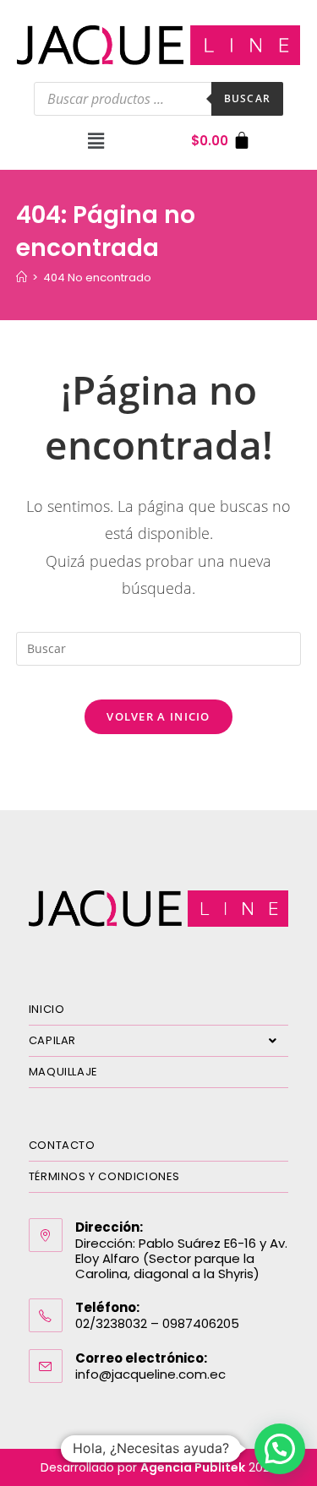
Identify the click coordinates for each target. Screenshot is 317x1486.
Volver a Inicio (158, 716)
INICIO (47, 1009)
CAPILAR (52, 1040)
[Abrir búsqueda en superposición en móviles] (158, 99)
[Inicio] (21, 277)
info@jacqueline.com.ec (150, 1374)
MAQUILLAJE (63, 1072)
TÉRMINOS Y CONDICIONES (104, 1176)
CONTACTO (62, 1145)
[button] (96, 140)
